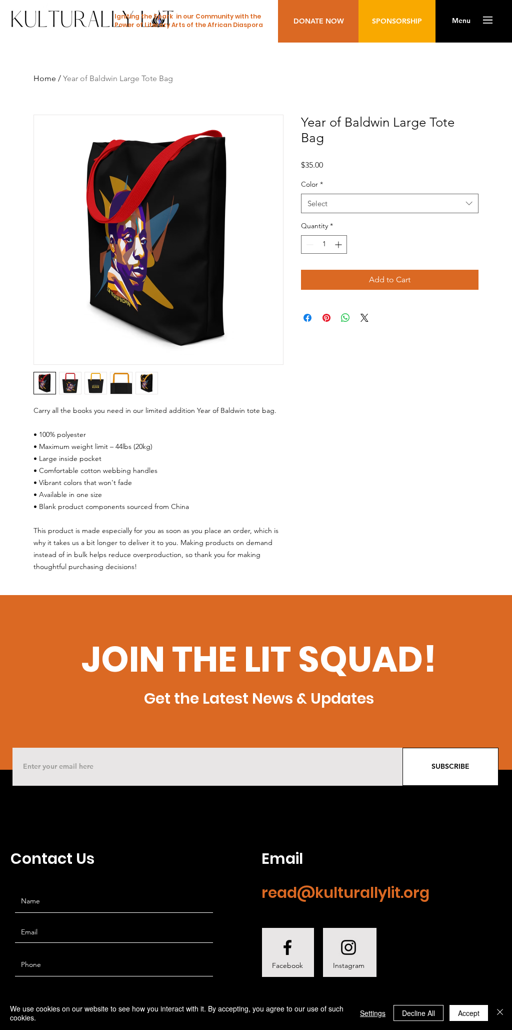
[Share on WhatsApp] (346, 318)
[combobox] (389, 203)
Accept (469, 1013)
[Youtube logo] (412, 947)
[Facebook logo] (288, 947)
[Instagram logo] (348, 947)
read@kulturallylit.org (346, 892)
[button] (461, 21)
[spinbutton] (324, 244)
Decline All (418, 1013)
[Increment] (339, 244)
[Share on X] (364, 318)
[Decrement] (308, 244)
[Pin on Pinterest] (326, 318)
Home (45, 78)
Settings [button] (373, 1013)
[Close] (500, 1013)
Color (312, 184)
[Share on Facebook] (308, 318)
